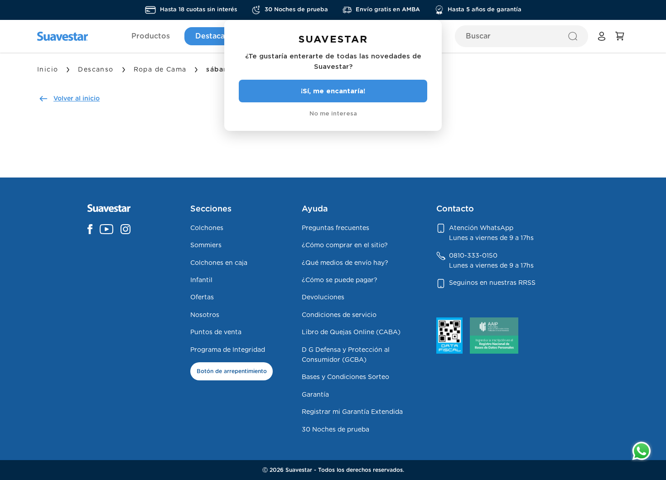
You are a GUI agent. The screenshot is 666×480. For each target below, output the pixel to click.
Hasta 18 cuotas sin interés (198, 10)
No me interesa (333, 113)
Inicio (47, 70)
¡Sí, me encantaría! (333, 91)
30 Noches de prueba (296, 10)
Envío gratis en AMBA (388, 10)
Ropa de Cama (160, 70)
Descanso (95, 70)
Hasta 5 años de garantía (484, 10)
